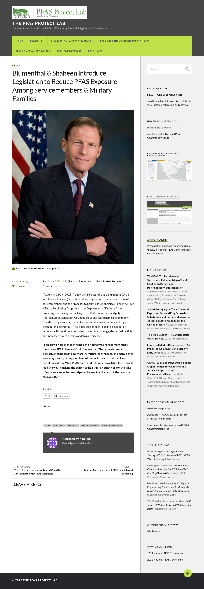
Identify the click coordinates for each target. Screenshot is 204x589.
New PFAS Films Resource (162, 121)
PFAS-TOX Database (69, 51)
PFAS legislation (112, 425)
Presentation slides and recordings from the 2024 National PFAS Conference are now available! (169, 249)
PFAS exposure (90, 425)
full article (61, 281)
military (59, 425)
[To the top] (188, 573)
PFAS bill (73, 425)
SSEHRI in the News (158, 445)
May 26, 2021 (26, 281)
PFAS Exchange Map (158, 408)
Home (19, 41)
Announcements (157, 240)
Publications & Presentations (71, 41)
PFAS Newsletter (157, 88)
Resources (95, 51)
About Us (36, 41)
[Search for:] (169, 69)
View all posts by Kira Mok (77, 443)
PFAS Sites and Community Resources (124, 41)
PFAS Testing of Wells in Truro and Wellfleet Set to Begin (169, 504)
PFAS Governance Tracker (33, 51)
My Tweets (153, 531)
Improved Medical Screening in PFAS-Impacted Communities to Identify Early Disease (169, 348)
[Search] (187, 69)
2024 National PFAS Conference (165, 553)
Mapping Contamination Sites (165, 402)
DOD (47, 425)
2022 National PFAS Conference (165, 559)
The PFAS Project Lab (39, 23)
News (16, 65)
